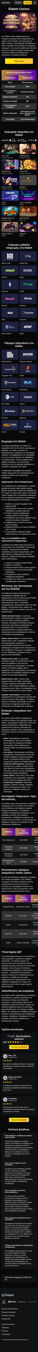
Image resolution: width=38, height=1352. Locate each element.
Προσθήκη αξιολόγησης (19, 1047)
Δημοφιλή (5, 140)
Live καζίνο (14, 140)
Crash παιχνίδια (23, 140)
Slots (32, 140)
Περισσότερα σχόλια (19, 1120)
